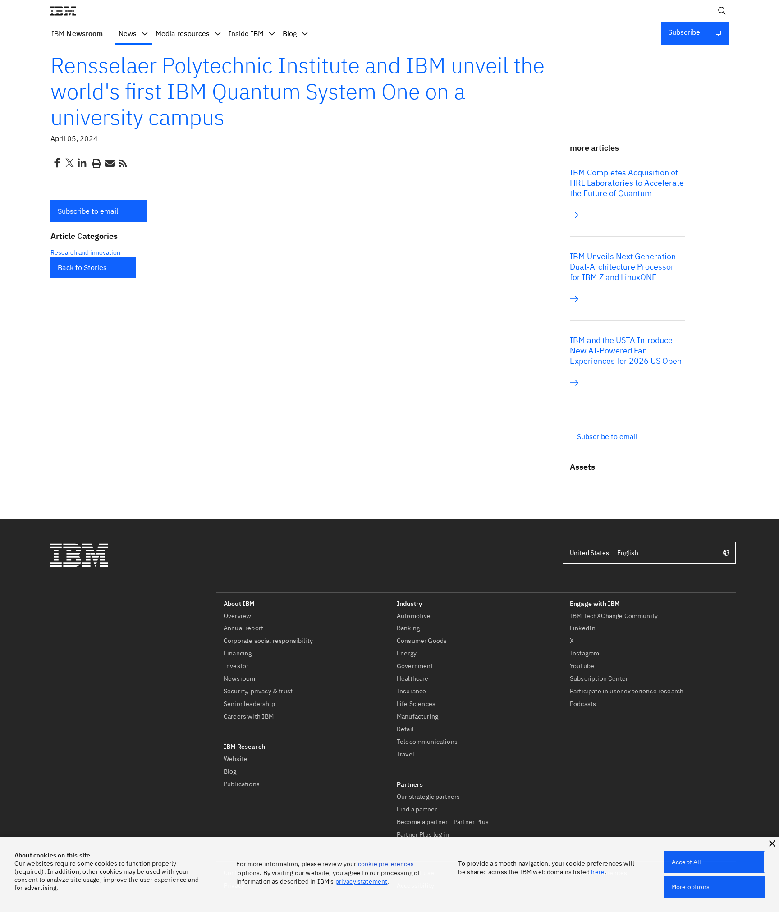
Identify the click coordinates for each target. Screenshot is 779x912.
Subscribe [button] (684, 32)
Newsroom (77, 33)
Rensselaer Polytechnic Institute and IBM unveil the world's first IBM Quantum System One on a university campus (297, 91)
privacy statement (361, 881)
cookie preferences (386, 864)
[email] (109, 163)
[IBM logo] (66, 11)
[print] (95, 163)
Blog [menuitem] (290, 33)
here (598, 872)
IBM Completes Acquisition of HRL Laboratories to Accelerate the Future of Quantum (627, 182)
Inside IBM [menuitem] (246, 33)
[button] (98, 211)
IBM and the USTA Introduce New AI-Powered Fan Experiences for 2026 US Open (626, 350)
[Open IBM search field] (722, 11)
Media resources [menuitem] (183, 33)
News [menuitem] (128, 33)
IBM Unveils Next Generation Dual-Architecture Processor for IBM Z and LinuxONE (623, 266)
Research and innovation (85, 252)
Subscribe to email (88, 210)
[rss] (122, 163)
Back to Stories (82, 267)
